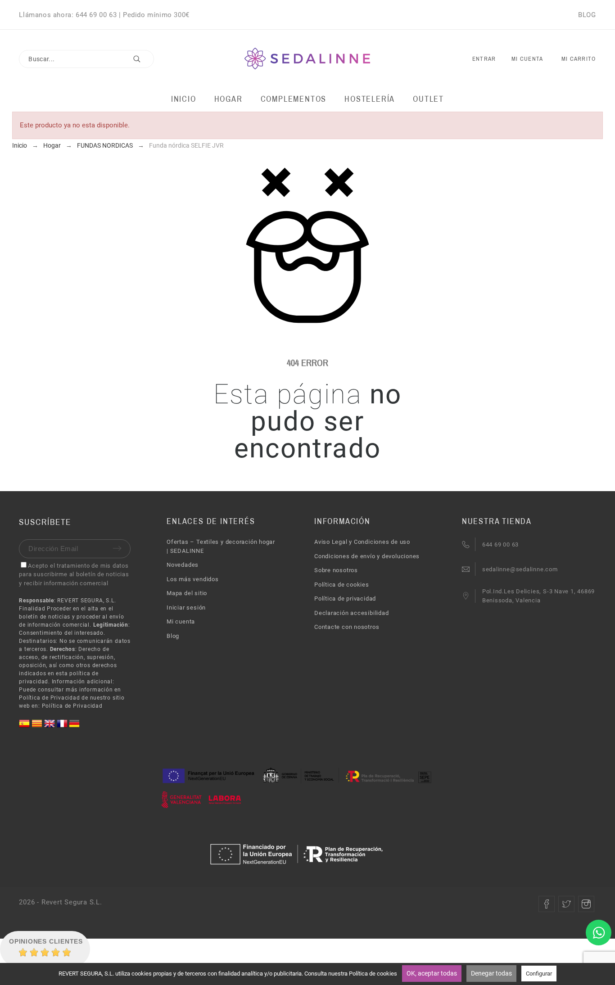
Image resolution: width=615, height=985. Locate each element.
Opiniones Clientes (46, 941)
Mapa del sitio (187, 593)
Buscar (142, 59)
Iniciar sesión (186, 607)
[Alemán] (74, 726)
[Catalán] (38, 726)
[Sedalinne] (307, 59)
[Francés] (63, 726)
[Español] (25, 726)
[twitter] (566, 904)
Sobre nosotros (336, 570)
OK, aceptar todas (432, 973)
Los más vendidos (192, 579)
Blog (173, 636)
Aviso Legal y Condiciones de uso (362, 541)
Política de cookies (341, 584)
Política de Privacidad (72, 706)
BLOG (587, 15)
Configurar (539, 973)
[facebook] (546, 904)
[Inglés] (50, 726)
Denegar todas (491, 973)
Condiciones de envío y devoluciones (367, 556)
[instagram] (586, 904)
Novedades (183, 564)
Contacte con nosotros (346, 627)
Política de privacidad (345, 598)
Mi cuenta (181, 621)
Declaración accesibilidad (351, 613)
